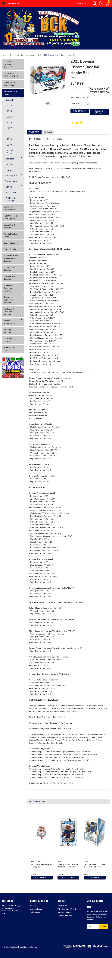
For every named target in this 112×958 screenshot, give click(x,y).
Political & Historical (10, 199)
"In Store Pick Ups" (65, 912)
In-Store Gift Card (9, 349)
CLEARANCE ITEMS (9, 339)
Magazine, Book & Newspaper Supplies (11, 258)
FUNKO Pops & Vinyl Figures (10, 217)
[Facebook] (72, 122)
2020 (9, 139)
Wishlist (82, 3)
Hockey (8, 170)
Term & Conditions (65, 915)
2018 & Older (10, 151)
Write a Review (99, 91)
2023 (9, 122)
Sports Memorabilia (9, 321)
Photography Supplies (10, 268)
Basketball (10, 158)
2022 (9, 128)
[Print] (81, 122)
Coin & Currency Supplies (11, 277)
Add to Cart (41, 877)
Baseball (31, 55)
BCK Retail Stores (64, 906)
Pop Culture (10, 192)
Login (32, 909)
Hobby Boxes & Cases (17, 55)
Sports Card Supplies (9, 226)
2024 (9, 116)
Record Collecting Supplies (8, 300)
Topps (73, 77)
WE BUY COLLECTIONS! (67, 909)
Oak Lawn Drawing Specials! (8, 64)
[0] (106, 3)
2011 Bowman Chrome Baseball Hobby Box (68, 865)
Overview (34, 132)
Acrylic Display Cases (10, 235)
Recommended (37, 801)
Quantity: (74, 103)
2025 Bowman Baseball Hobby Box (41, 865)
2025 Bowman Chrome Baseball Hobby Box (59, 55)
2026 (9, 105)
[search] (94, 3)
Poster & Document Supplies (8, 288)
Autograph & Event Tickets (10, 83)
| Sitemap (33, 947)
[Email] (77, 122)
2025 (39, 55)
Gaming (8, 186)
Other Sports (11, 175)
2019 (9, 144)
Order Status (35, 912)
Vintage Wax (11, 181)
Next (107, 801)
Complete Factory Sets (9, 208)
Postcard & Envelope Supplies (9, 311)
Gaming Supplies (11, 243)
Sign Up (39, 909)
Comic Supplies (10, 249)
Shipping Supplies (7, 330)
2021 (9, 133)
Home (4, 55)
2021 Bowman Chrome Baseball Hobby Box (94, 865)
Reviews (48, 132)
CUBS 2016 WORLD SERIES (11, 74)
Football (9, 164)
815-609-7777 (14, 3)
